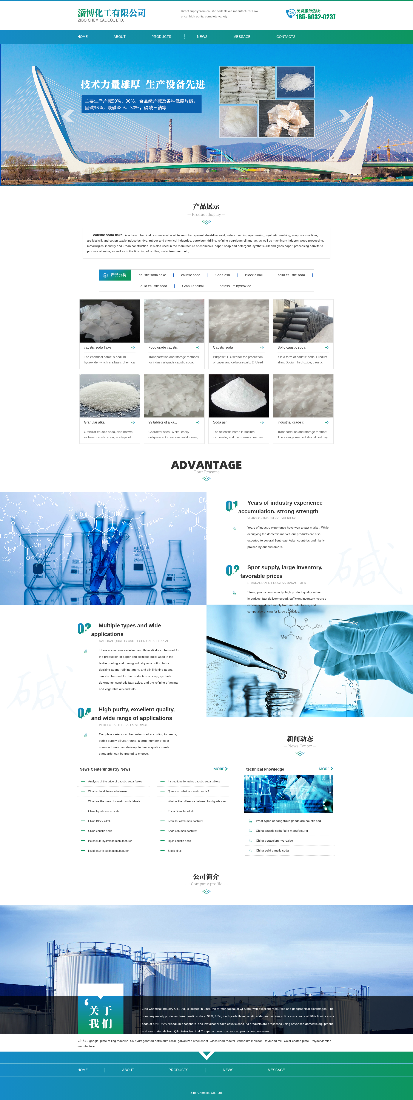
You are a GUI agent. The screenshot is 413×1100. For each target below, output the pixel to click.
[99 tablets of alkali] (174, 395)
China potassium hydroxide (274, 840)
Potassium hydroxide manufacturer (110, 840)
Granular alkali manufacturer (185, 821)
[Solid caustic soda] (303, 321)
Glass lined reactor (223, 1041)
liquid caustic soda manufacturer (108, 850)
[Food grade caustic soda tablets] (174, 321)
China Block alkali (99, 821)
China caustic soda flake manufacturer (282, 830)
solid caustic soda (291, 275)
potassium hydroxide (235, 286)
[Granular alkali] (110, 395)
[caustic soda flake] (110, 321)
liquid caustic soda (153, 286)
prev (68, 116)
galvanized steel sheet (193, 1041)
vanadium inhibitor (250, 1041)
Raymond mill (273, 1041)
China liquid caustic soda (103, 811)
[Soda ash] (239, 395)
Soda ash (222, 275)
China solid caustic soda (272, 850)
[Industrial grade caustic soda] (303, 395)
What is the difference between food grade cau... (198, 801)
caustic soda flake (152, 275)
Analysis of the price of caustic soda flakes (115, 781)
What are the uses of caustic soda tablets (114, 801)
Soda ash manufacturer (182, 831)
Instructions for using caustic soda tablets (194, 781)
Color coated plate (297, 1041)
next (345, 116)
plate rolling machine (114, 1041)
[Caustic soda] (239, 321)
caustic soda (190, 275)
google (94, 1041)
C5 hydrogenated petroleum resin (153, 1041)
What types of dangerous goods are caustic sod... (290, 820)
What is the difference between (107, 791)
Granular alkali (193, 286)
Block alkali (254, 275)
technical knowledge (265, 769)
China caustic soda (100, 831)
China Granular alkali (181, 811)
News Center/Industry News (105, 769)
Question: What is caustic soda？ (189, 791)
